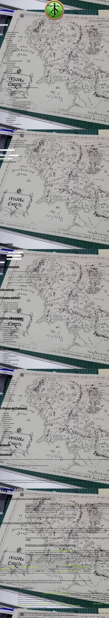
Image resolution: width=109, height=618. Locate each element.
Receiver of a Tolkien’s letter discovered (16, 146)
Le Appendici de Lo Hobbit (20, 105)
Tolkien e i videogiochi (15, 124)
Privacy (20, 617)
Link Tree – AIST (7, 311)
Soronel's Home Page (9, 380)
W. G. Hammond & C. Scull (10, 437)
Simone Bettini (34, 582)
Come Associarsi (10, 36)
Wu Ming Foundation (8, 401)
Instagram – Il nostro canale (10, 308)
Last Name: (3, 259)
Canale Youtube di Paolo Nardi (11, 360)
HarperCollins (6, 366)
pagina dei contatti (22, 482)
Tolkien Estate (7, 386)
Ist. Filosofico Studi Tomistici (11, 325)
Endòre (71, 504)
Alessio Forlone (83, 613)
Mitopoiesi (9, 42)
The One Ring (13, 130)
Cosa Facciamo (7, 38)
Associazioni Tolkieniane (16, 91)
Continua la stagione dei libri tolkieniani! (24, 282)
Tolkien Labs (9, 69)
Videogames (9, 122)
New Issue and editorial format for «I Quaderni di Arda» (20, 144)
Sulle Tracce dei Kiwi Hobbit (20, 97)
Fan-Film (12, 95)
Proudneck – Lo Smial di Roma (11, 329)
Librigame (9, 126)
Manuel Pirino (38, 615)
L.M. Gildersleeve (7, 431)
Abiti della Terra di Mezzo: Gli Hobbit (19, 112)
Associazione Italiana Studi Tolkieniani (98, 21)
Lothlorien (79, 537)
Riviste (67, 613)
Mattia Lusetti (66, 517)
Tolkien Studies (7, 396)
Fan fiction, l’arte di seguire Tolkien (22, 101)
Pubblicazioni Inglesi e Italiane (14, 61)
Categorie (2, 153)
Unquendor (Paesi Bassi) (9, 341)
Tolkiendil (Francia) (8, 339)
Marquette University (8, 376)
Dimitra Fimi (6, 421)
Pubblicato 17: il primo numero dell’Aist (50, 544)
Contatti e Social (10, 34)
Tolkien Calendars (11, 120)
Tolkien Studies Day (11, 44)
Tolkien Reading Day (11, 46)
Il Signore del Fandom (15, 116)
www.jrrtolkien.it (4, 459)
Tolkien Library (7, 392)
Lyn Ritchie (17, 582)
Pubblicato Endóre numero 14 (16, 587)
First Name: (3, 255)
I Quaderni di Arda (7, 55)
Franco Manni (82, 580)
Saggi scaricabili (10, 65)
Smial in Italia (13, 93)
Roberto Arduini (41, 537)
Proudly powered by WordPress (30, 617)
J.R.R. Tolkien (7, 56)
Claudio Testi (40, 517)
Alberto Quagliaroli (73, 613)
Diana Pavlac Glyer (8, 419)
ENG (4, 138)
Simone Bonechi (87, 537)
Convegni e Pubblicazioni (13, 67)
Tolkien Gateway (7, 388)
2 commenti (73, 517)
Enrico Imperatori (22, 615)
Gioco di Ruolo (10, 128)
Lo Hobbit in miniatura (15, 134)
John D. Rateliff (7, 427)
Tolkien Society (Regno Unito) (11, 337)
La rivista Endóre (7, 370)
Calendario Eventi (8, 136)
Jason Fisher (6, 425)
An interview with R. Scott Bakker (15, 142)
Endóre (59, 517)
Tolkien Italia (6, 390)
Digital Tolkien (7, 362)
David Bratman (7, 417)
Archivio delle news (50, 537)
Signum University (8, 378)
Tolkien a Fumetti (11, 118)
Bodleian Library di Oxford (10, 356)
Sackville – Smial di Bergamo (10, 331)
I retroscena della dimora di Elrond (22, 108)
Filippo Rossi (74, 580)
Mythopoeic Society (8, 327)
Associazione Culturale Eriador (11, 323)
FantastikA (9, 40)
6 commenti (71, 615)
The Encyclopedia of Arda (10, 382)
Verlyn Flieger (6, 435)
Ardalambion (6, 354)
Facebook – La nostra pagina (10, 306)
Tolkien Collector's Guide (9, 384)
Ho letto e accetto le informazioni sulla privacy (14, 249)
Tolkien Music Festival (9, 394)
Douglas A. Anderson (8, 423)
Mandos (5, 372)
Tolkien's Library (7, 398)
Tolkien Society (96, 537)
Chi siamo (5, 30)
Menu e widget (4, 25)
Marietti (5, 374)
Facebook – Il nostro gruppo (10, 304)
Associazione (52, 613)
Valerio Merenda (11, 282)
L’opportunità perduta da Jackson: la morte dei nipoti (24, 87)
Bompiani (5, 358)
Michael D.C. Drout (8, 433)
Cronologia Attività (11, 50)
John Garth (6, 429)
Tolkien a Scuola (10, 77)
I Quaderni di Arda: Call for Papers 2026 (16, 140)
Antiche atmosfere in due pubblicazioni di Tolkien (24, 271)
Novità (58, 537)
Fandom (8, 89)
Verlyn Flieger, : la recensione (27, 276)
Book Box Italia (11, 276)
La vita (8, 59)
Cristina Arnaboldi (61, 580)
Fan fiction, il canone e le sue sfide (22, 103)
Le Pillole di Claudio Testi (12, 73)
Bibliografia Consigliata (9, 63)
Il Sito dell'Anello (7, 368)
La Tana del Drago (8, 52)
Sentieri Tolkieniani (8, 333)
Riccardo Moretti (25, 582)
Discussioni (47, 517)
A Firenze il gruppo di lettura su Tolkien (21, 522)
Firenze (73, 537)
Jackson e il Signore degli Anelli (18, 83)
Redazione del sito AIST (12, 32)
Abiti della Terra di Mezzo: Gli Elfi (18, 114)
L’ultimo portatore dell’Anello (20, 110)
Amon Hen (63, 537)
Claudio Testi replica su (25, 498)
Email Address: (4, 252)
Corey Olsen (6, 415)
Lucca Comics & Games (12, 48)
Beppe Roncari (92, 613)
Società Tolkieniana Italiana (10, 335)
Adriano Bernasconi (43, 580)
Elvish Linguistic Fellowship (10, 364)
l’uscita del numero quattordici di (56, 593)
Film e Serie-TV (10, 81)
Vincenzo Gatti (52, 582)
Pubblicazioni (34, 580)
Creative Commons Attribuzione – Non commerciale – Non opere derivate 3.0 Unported (53, 480)
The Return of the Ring (73, 605)
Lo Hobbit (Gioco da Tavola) (17, 132)
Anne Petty (6, 413)
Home (4, 28)
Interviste (9, 75)
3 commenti (59, 582)
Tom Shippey (104, 537)
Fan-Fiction (13, 99)
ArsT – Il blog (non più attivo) (10, 302)
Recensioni (9, 71)
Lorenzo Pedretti (9, 582)
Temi (4, 79)
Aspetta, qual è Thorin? (16, 85)
